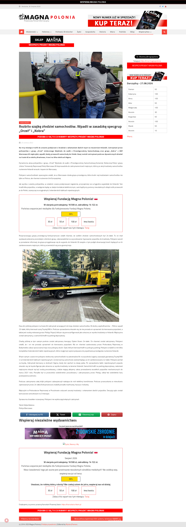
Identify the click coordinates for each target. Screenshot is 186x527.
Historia (102, 31)
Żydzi (79, 31)
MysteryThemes (71, 524)
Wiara (112, 31)
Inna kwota (89, 221)
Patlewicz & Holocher (64, 31)
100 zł (74, 221)
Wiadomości (31, 31)
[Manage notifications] (7, 520)
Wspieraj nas (144, 31)
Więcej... (130, 136)
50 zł (61, 221)
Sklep (132, 31)
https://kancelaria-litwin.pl (71, 504)
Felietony (45, 31)
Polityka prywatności (49, 524)
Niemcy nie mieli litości (30, 518)
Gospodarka (90, 31)
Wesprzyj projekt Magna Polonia (47, 44)
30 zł (50, 221)
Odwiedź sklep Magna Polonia (46, 39)
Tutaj (87, 227)
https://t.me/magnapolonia (151, 61)
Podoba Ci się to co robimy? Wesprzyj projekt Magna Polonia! (71, 136)
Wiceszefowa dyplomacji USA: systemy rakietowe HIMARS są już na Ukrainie (97, 519)
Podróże (122, 31)
